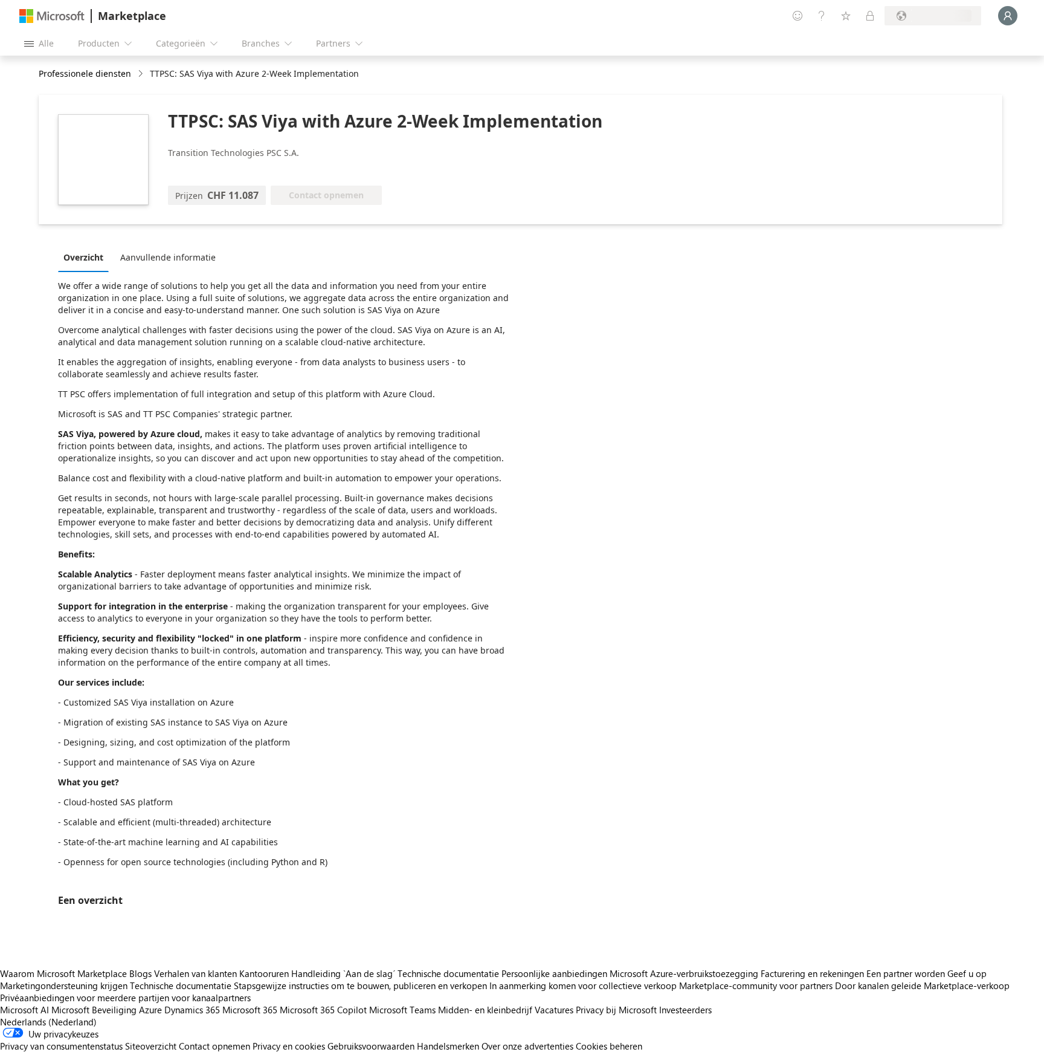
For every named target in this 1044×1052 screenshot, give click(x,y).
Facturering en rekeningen (812, 973)
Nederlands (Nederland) (48, 1022)
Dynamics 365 (192, 1010)
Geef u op (967, 973)
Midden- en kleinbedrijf (485, 1010)
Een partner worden (905, 973)
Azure (150, 1010)
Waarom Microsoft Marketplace (63, 973)
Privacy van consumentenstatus (61, 1046)
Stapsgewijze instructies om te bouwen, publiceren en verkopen (360, 985)
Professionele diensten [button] (85, 73)
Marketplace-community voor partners (756, 985)
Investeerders (685, 1010)
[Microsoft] (52, 16)
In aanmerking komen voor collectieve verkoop (583, 985)
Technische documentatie (448, 973)
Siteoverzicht (150, 1046)
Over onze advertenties (527, 1046)
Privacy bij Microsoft (616, 1010)
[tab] (86, 257)
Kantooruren (264, 973)
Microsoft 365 (249, 1010)
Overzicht (83, 257)
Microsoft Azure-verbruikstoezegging (685, 973)
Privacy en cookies (289, 1046)
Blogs (140, 973)
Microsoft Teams (402, 1010)
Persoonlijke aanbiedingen (554, 973)
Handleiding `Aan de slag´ (343, 973)
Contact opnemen (214, 1046)
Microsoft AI (24, 1010)
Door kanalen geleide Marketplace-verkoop (922, 985)
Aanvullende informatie (168, 257)
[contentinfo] (141, 74)
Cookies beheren (609, 1046)
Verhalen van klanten (195, 973)
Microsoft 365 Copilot (323, 1010)
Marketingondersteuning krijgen (63, 985)
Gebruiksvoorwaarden (370, 1046)
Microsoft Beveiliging (94, 1010)
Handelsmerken (448, 1046)
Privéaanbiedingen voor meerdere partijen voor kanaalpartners (125, 998)
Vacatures (554, 1010)
